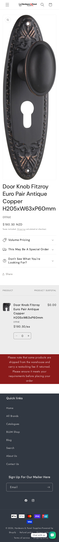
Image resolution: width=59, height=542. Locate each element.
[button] (7, 5)
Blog (9, 440)
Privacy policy (43, 532)
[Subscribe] (49, 487)
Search (10, 448)
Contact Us (12, 464)
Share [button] (9, 274)
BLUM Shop (13, 432)
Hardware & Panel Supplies (28, 528)
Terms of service (22, 537)
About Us (11, 456)
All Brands (12, 416)
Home (9, 408)
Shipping (21, 229)
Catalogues (12, 424)
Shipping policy (40, 537)
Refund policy (26, 532)
